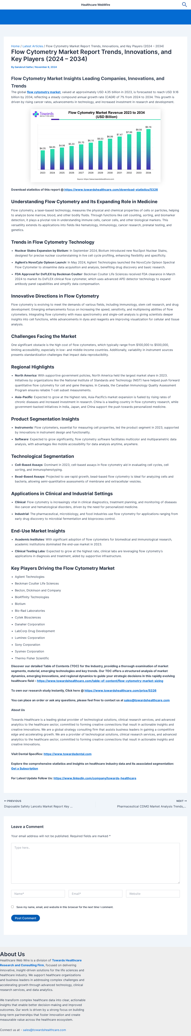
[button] (184, 5)
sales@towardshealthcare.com (44, 1030)
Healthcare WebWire (95, 5)
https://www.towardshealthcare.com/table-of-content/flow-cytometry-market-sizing (100, 681)
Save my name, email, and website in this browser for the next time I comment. (64, 907)
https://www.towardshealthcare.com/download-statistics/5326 (111, 189)
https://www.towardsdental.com (68, 754)
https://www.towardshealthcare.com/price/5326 (120, 690)
